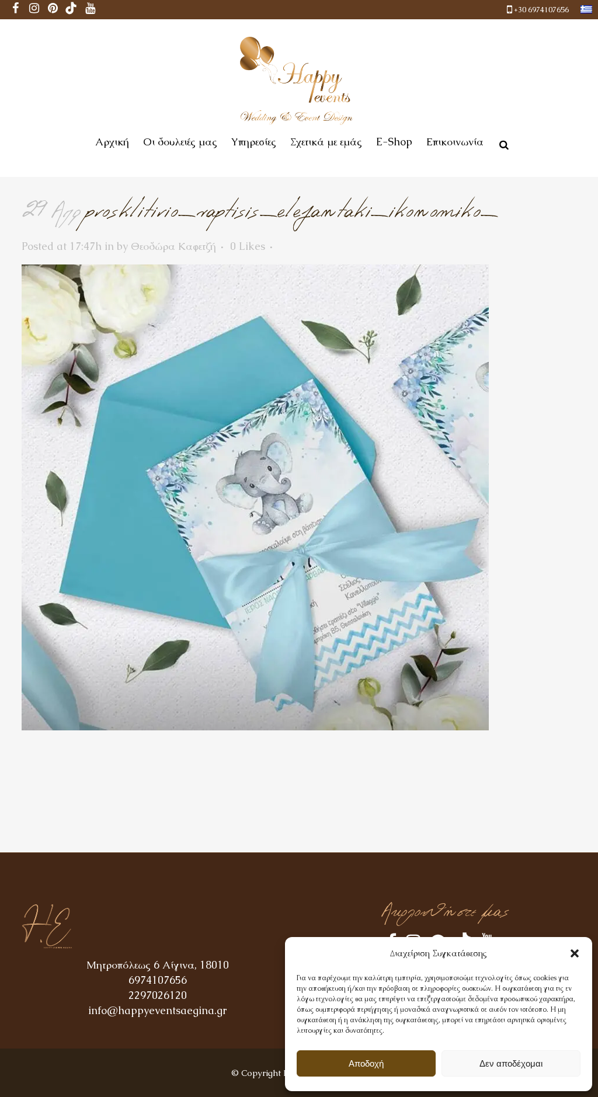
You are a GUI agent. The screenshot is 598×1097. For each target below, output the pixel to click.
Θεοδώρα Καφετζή (173, 246)
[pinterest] (52, 9)
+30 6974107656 (541, 10)
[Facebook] (15, 9)
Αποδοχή (366, 1063)
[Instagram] (34, 9)
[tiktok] (71, 9)
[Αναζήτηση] (501, 143)
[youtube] (90, 9)
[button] (574, 953)
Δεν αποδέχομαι (511, 1063)
